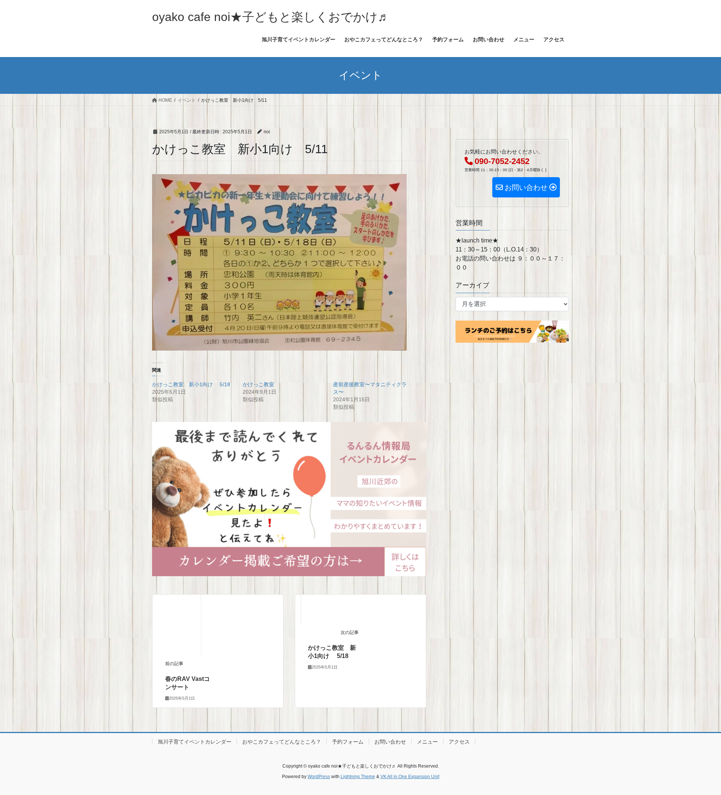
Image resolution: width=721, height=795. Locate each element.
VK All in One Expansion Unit (409, 776)
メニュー (427, 742)
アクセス (459, 742)
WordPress (319, 776)
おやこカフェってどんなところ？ (281, 742)
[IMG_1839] (289, 498)
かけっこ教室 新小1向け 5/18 (191, 384)
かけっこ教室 (258, 384)
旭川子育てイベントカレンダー (194, 742)
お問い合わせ (390, 742)
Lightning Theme (358, 776)
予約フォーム (348, 742)
